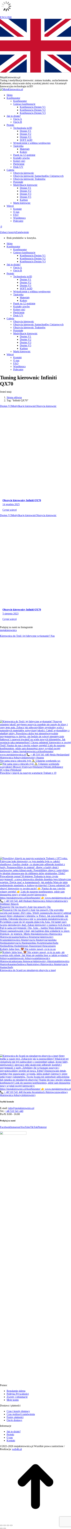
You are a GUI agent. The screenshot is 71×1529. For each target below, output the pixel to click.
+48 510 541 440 (14, 1111)
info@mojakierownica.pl (21, 1108)
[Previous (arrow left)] (1, 1528)
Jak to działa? (14, 1431)
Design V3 (5, 406)
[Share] (4, 1525)
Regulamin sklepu (16, 1390)
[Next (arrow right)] (4, 1528)
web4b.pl (17, 1449)
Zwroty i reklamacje (17, 1396)
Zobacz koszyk (8, 232)
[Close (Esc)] (1, 1525)
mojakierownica (8, 630)
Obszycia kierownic (46, 406)
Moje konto (13, 1399)
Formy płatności (15, 1417)
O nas (10, 1437)
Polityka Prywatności (18, 1393)
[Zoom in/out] (11, 1525)
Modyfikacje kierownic (23, 406)
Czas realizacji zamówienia (21, 1414)
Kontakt (11, 1440)
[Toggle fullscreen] (8, 1525)
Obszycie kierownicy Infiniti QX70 (21, 500)
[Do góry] (35, 1521)
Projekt (10, 1434)
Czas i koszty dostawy (18, 1411)
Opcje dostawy (14, 1420)
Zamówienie (22, 232)
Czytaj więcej (9, 509)
